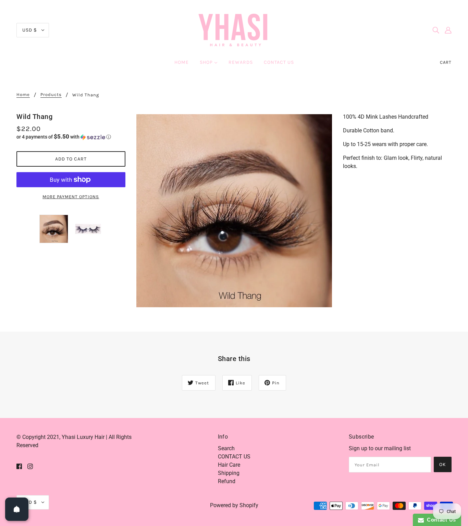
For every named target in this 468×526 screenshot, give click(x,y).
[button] (70, 136)
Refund (226, 481)
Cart (446, 62)
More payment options (70, 196)
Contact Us (440, 520)
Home (23, 94)
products (51, 94)
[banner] (234, 29)
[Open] (16, 509)
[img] (436, 30)
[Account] (448, 30)
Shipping (228, 473)
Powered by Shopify (234, 505)
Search (226, 448)
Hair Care (229, 465)
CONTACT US (234, 456)
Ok (442, 464)
